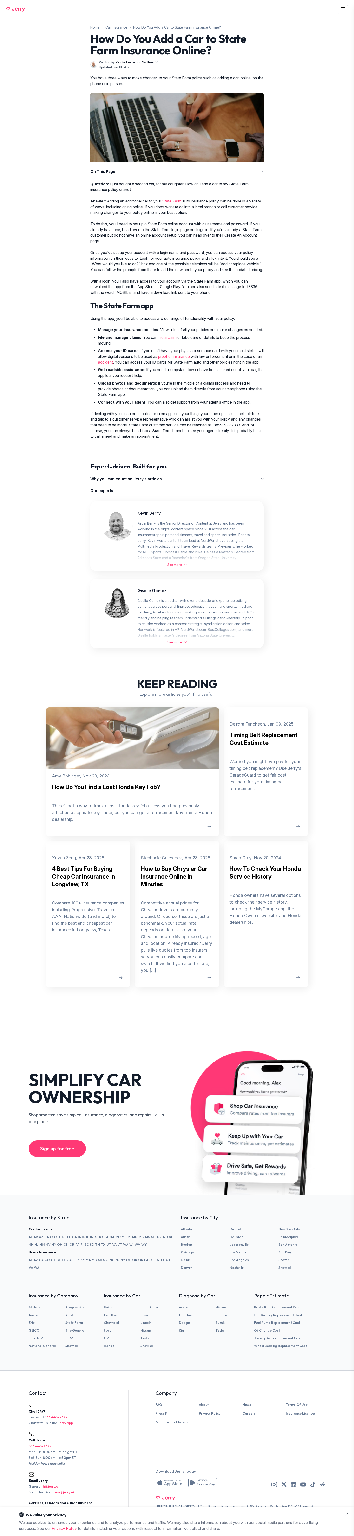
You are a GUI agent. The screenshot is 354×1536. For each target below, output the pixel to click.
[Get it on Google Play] (202, 1482)
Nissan (145, 1330)
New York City (289, 1229)
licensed (214, 1506)
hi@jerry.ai (51, 1486)
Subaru (221, 1315)
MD (118, 1237)
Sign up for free (57, 1148)
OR (71, 1244)
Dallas (186, 1260)
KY (101, 1237)
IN (91, 1237)
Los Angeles (239, 1260)
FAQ (159, 1405)
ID (83, 1237)
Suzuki (220, 1323)
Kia (181, 1330)
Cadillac (110, 1315)
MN (135, 1237)
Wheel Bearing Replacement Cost (280, 1346)
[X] (284, 1484)
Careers (249, 1413)
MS (147, 1237)
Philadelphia (288, 1237)
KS (96, 1237)
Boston (186, 1244)
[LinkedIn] (293, 1484)
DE (64, 1237)
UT (108, 1244)
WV (137, 1244)
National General (42, 1346)
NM (42, 1244)
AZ (41, 1237)
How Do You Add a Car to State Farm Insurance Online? (177, 27)
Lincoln (145, 1323)
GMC (108, 1338)
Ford (107, 1330)
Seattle (283, 1260)
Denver (186, 1267)
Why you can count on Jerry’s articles (126, 478)
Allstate (34, 1307)
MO (141, 1237)
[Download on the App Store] (170, 1482)
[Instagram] (274, 1484)
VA (114, 1244)
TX (103, 1244)
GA (74, 1237)
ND (165, 1237)
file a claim (167, 337)
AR (36, 1237)
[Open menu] (343, 9)
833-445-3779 (56, 1417)
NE (171, 1237)
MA (111, 1237)
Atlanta (186, 1229)
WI (131, 1244)
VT (120, 1244)
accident (105, 362)
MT (153, 1237)
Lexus (145, 1315)
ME (124, 1237)
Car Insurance (116, 27)
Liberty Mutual (40, 1338)
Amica (33, 1315)
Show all (284, 1267)
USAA (69, 1338)
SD (92, 1244)
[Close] (346, 1515)
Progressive (74, 1307)
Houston (236, 1237)
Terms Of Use (297, 1405)
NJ (36, 1244)
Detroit (235, 1229)
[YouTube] (303, 1484)
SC (87, 1244)
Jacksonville (239, 1244)
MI (129, 1237)
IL (87, 1237)
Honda (109, 1346)
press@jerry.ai (63, 1492)
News (247, 1405)
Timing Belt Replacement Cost (277, 1338)
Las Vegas (238, 1252)
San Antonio (287, 1244)
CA (46, 1237)
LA (106, 1237)
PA (77, 1244)
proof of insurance (174, 356)
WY (144, 1244)
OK (65, 1244)
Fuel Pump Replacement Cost (277, 1323)
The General (75, 1330)
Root (69, 1315)
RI (82, 1244)
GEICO (34, 1330)
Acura (183, 1307)
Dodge (184, 1323)
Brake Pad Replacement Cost (277, 1307)
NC (159, 1237)
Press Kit (162, 1413)
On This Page (102, 171)
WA (125, 1244)
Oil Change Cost (267, 1330)
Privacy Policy (209, 1413)
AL (31, 1237)
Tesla (144, 1338)
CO (52, 1237)
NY (54, 1244)
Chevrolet (111, 1323)
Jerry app (65, 1423)
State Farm (171, 201)
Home (95, 27)
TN (97, 1244)
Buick (108, 1307)
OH (59, 1244)
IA (79, 1237)
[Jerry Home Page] (15, 9)
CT (58, 1237)
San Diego (286, 1252)
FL (69, 1237)
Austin (185, 1237)
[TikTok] (313, 1484)
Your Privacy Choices (172, 1422)
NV (48, 1244)
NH (31, 1244)
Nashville (237, 1267)
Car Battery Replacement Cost (278, 1315)
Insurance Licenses (301, 1413)
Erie (32, 1323)
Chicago (187, 1252)
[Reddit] (322, 1484)
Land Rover (149, 1307)
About (204, 1405)
